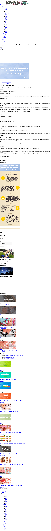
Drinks (6, 10)
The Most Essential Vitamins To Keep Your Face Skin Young (12, 443)
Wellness (3, 39)
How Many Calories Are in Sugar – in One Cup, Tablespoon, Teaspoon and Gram (17, 390)
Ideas (4, 521)
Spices (6, 14)
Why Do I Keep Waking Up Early (6, 82)
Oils (5, 22)
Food (2, 6)
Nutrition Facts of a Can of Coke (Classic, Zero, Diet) (11, 400)
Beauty (3, 35)
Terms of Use (3, 490)
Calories (5, 7)
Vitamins (3, 33)
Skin (4, 38)
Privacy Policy (4, 491)
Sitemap (3, 492)
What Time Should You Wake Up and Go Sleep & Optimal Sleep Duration (14, 355)
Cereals (6, 9)
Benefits (5, 15)
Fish (5, 12)
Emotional (5, 40)
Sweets (6, 23)
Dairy (6, 18)
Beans (6, 16)
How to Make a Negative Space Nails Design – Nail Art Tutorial (8, 350)
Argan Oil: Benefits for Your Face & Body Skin (10, 368)
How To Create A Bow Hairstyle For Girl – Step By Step (11, 464)
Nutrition (5, 513)
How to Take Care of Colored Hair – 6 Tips (5, 304)
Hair (4, 36)
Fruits (6, 21)
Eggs (5, 11)
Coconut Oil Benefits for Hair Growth (9, 357)
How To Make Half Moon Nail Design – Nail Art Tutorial (12, 475)
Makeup (5, 37)
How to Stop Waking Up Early (6, 83)
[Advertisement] (25, 57)
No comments (2, 50)
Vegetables (6, 24)
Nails (1, 337)
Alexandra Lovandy (3, 316)
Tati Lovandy (3, 48)
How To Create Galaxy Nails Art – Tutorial (9, 411)
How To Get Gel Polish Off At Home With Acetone (10, 432)
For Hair (5, 34)
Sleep (4, 41)
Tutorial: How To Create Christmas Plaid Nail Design (11, 485)
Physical (5, 528)
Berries (6, 8)
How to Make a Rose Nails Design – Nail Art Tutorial (7, 327)
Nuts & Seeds (7, 13)
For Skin (5, 523)
